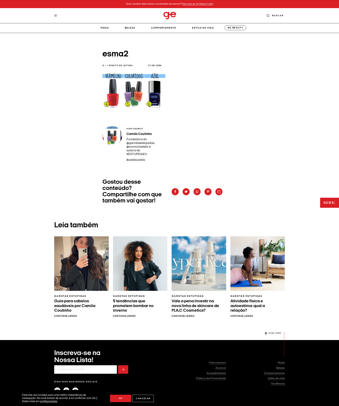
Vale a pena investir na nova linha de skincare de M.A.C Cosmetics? (195, 306)
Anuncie (220, 368)
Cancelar (143, 399)
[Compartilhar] (175, 191)
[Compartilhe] (218, 191)
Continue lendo (65, 316)
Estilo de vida (203, 28)
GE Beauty (235, 28)
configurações (48, 401)
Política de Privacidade (211, 378)
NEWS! (329, 202)
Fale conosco (217, 362)
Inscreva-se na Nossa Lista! (197, 4)
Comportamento (163, 28)
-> (123, 369)
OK (121, 398)
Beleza (130, 28)
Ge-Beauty (278, 383)
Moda (105, 28)
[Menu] (55, 15)
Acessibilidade (216, 373)
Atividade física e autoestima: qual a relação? (247, 306)
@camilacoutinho (135, 159)
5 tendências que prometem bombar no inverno (133, 306)
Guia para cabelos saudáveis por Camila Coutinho (74, 306)
